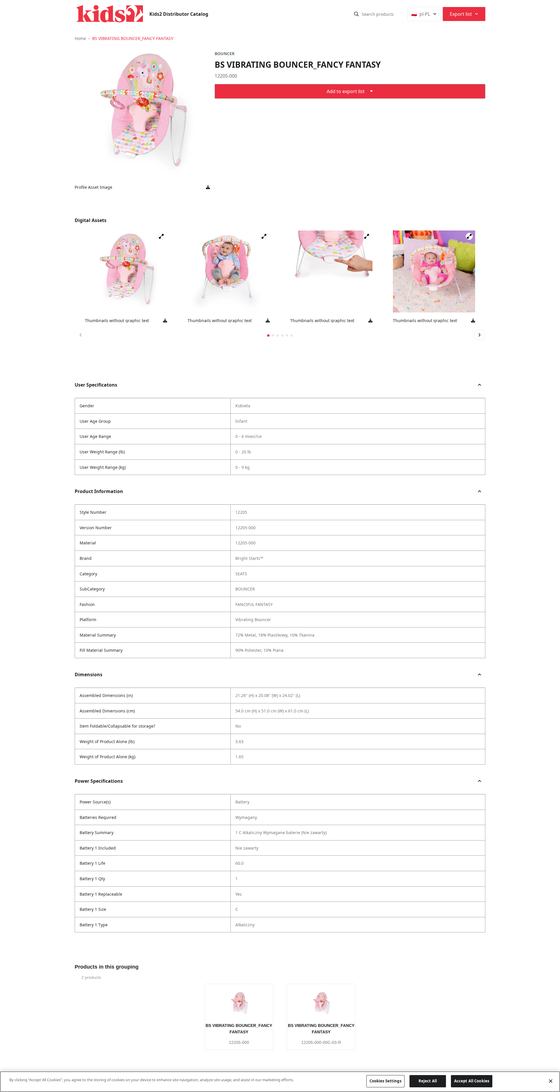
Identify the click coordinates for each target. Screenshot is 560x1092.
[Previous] (80, 335)
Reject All (428, 1081)
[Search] (356, 14)
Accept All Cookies (471, 1081)
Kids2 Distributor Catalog (178, 14)
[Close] (550, 1080)
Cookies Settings (385, 1081)
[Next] (479, 335)
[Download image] (208, 187)
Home (80, 38)
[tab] (268, 335)
